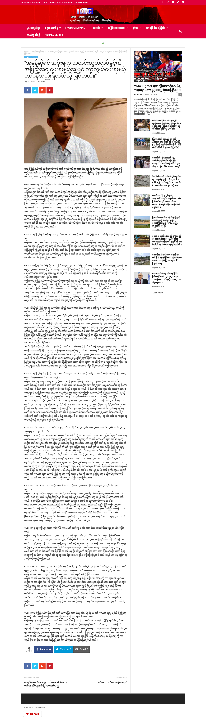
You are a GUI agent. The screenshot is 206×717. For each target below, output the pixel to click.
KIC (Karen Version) (30, 2)
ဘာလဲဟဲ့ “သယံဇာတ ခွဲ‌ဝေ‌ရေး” (110, 682)
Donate (34, 713)
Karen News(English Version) (57, 2)
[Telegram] (173, 2)
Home (26, 51)
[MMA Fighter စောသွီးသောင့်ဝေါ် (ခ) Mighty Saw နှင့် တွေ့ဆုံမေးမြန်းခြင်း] (158, 66)
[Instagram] (168, 2)
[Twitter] (178, 2)
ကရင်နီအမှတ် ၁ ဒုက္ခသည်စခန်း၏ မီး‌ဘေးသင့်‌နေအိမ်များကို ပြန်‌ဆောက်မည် (45, 684)
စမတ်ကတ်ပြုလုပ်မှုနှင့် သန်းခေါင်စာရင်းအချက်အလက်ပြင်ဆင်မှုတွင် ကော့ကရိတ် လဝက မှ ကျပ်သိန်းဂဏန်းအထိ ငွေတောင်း (166, 201)
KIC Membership (54, 35)
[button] (180, 31)
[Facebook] (163, 2)
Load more (158, 292)
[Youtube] (183, 2)
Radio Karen (81, 2)
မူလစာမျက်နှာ (33, 28)
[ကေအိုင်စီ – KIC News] (103, 14)
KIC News (138, 94)
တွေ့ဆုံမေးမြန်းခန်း (38, 51)
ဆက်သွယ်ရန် (33, 35)
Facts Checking (75, 28)
